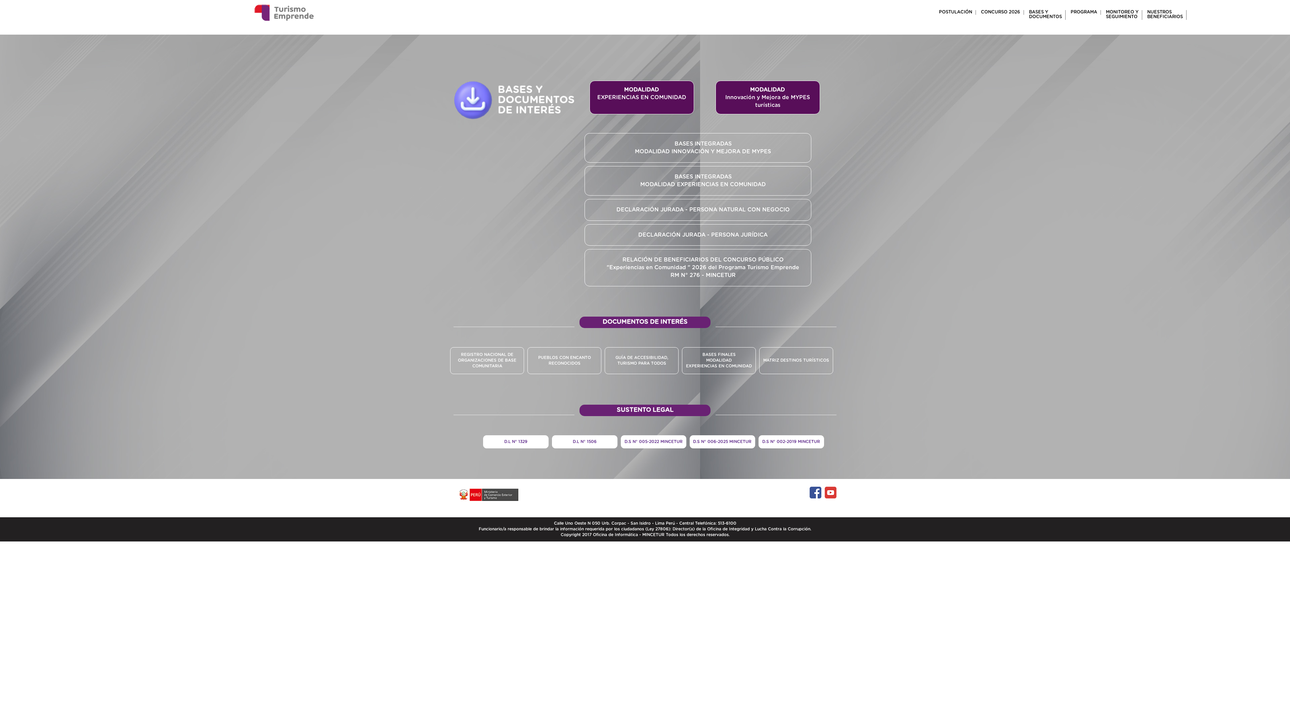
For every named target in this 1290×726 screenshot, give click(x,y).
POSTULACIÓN (955, 12)
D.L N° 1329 (515, 442)
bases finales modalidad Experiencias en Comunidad (719, 360)
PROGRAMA (1084, 12)
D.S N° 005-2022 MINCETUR (654, 442)
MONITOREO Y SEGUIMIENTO (1122, 14)
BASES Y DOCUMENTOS (1045, 14)
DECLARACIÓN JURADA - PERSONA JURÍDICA (703, 235)
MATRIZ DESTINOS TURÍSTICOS (796, 360)
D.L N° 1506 (585, 442)
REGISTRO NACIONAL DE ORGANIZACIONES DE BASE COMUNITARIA (487, 360)
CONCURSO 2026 (1000, 12)
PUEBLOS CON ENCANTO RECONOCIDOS (564, 360)
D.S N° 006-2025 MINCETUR (722, 442)
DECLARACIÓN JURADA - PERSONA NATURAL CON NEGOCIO (703, 209)
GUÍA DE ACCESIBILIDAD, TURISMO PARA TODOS (641, 360)
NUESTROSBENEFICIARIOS (1165, 14)
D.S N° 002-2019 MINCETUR (791, 442)
